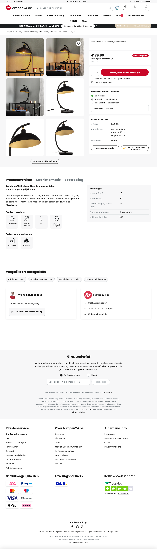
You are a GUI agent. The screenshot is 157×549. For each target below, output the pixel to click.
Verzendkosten (13, 459)
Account (10, 463)
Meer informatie (48, 180)
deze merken (107, 392)
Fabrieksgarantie (14, 468)
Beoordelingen (62, 455)
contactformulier (85, 409)
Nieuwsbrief (60, 438)
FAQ (8, 438)
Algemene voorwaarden (116, 438)
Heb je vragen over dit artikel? (136, 148)
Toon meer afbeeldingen (45, 161)
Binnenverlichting (30, 32)
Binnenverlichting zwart (96, 279)
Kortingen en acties (64, 451)
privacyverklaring (78, 412)
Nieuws (58, 463)
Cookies (108, 442)
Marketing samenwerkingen (68, 446)
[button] (25, 97)
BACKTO (78, 26)
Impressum (109, 434)
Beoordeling (74, 180)
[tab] (19, 179)
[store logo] (19, 7)
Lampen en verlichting (14, 32)
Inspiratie (59, 459)
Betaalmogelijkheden (16, 455)
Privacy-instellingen (46, 532)
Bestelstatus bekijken (16, 442)
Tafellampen (43, 32)
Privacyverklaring (112, 446)
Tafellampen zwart (16, 279)
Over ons (59, 434)
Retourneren (12, 446)
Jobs (57, 442)
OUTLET (73, 21)
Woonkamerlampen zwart (41, 279)
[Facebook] (74, 526)
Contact (10, 451)
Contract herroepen (16, 434)
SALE (118, 15)
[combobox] (74, 8)
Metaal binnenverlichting (69, 279)
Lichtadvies (71, 459)
